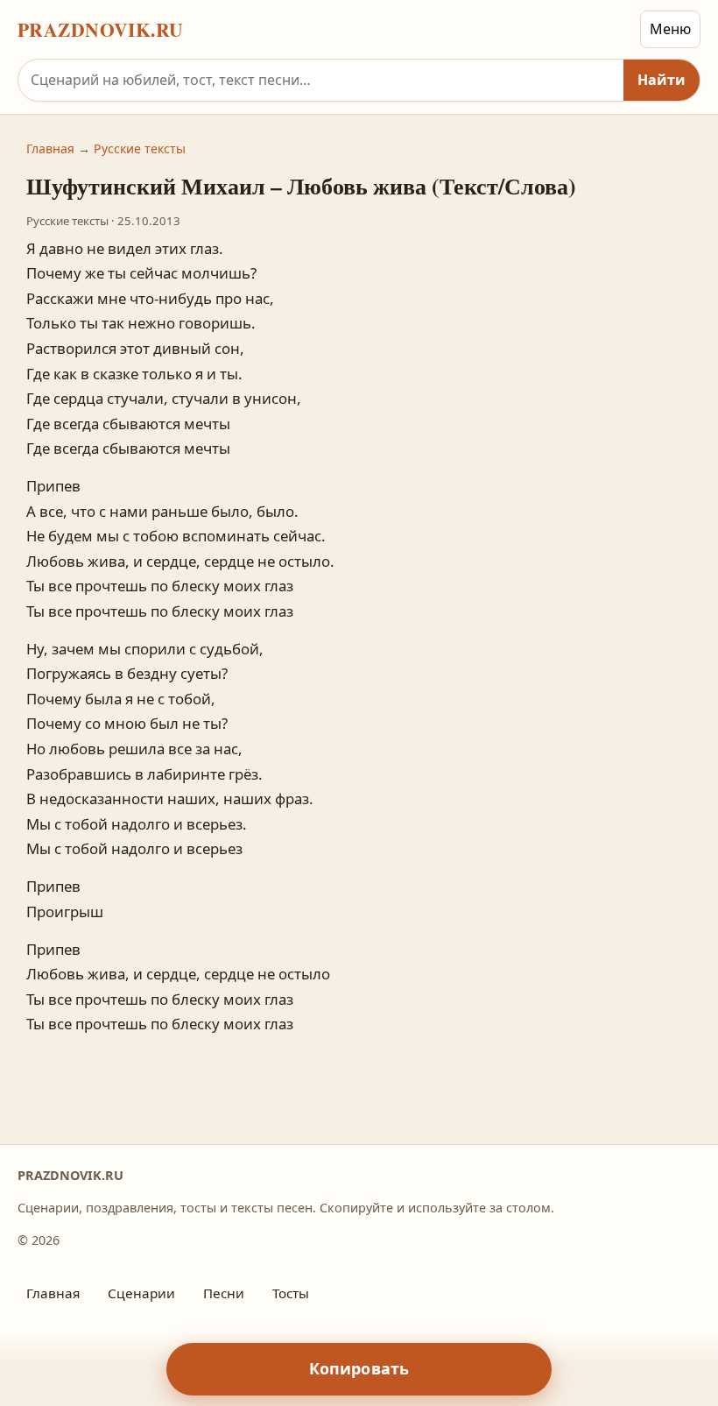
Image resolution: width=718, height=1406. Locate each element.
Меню (670, 29)
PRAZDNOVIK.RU (101, 29)
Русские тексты (140, 148)
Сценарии (141, 1293)
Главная (50, 148)
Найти (661, 79)
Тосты (290, 1293)
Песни (223, 1293)
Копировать (359, 1368)
